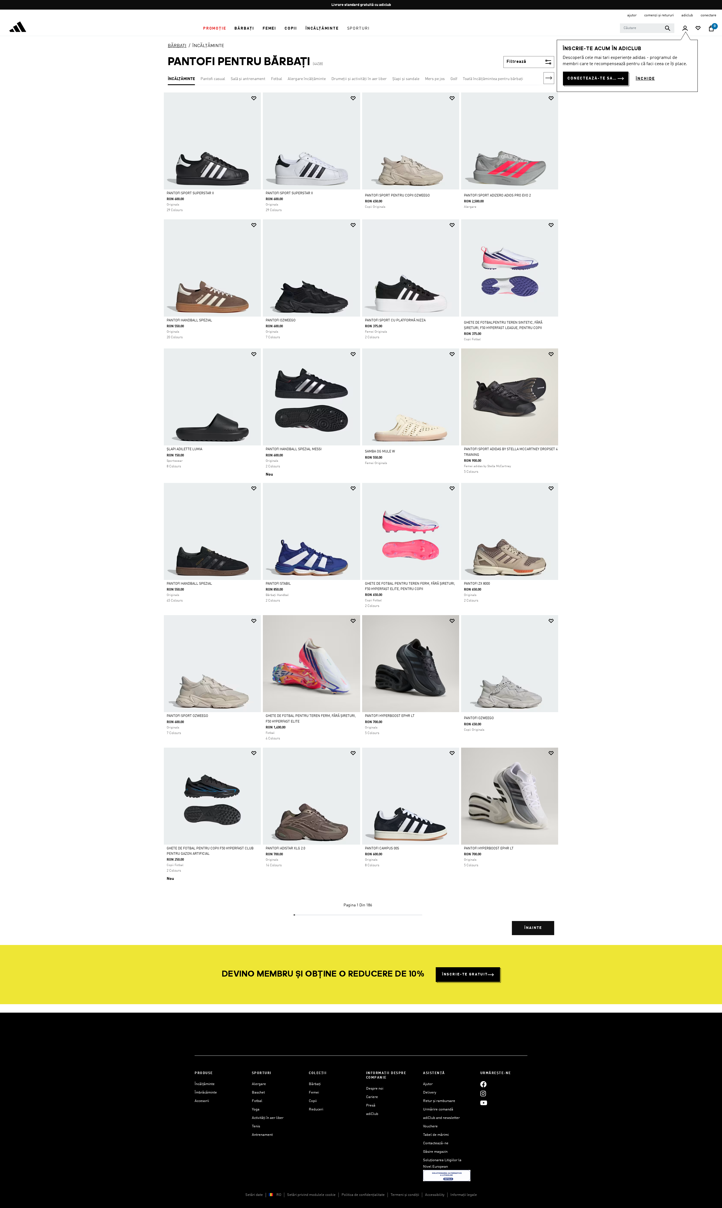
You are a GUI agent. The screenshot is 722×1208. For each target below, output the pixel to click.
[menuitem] (214, 28)
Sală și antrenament (248, 79)
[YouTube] (483, 1103)
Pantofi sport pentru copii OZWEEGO (397, 195)
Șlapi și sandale (405, 79)
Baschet (258, 1092)
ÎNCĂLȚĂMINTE (208, 46)
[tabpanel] (361, 518)
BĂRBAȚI (177, 46)
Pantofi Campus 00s (382, 848)
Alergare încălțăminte (307, 79)
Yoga (255, 1109)
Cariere (372, 1097)
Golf (453, 79)
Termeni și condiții (405, 1195)
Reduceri (316, 1109)
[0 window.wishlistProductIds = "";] (698, 28)
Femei (314, 1092)
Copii (313, 1101)
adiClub (372, 1114)
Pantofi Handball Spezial (189, 320)
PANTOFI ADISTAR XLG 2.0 (285, 848)
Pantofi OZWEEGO (281, 320)
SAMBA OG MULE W (380, 451)
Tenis (256, 1126)
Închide (645, 79)
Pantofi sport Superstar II (190, 193)
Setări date (254, 1195)
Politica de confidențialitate (363, 1195)
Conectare (708, 15)
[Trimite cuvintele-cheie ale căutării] (668, 28)
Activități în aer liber (267, 1118)
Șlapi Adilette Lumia (184, 449)
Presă (370, 1105)
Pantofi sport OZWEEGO (187, 716)
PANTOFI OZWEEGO (479, 718)
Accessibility (434, 1195)
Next (548, 78)
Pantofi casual (213, 79)
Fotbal (276, 79)
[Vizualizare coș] (711, 28)
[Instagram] (483, 1093)
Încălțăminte (205, 1084)
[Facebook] (483, 1084)
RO (278, 1195)
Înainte (533, 928)
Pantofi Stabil (278, 584)
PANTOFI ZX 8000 (477, 584)
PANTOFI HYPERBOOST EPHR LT (390, 716)
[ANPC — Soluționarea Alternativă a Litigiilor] (446, 1176)
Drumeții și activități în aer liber (359, 79)
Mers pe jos (435, 79)
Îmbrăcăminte (206, 1092)
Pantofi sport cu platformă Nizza (395, 320)
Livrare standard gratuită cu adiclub (361, 5)
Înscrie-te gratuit (465, 974)
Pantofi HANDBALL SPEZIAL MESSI (294, 449)
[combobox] (647, 28)
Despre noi (374, 1088)
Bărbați (315, 1084)
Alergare (259, 1084)
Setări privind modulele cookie (311, 1195)
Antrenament (262, 1135)
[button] (214, 28)
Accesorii (202, 1101)
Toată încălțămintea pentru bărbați (493, 79)
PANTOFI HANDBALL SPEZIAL (189, 584)
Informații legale (463, 1195)
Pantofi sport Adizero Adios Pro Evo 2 (497, 195)
